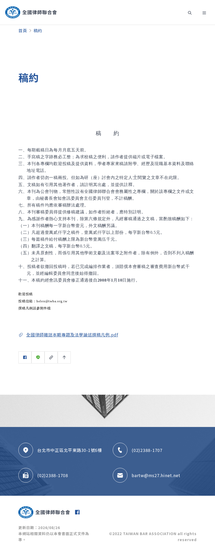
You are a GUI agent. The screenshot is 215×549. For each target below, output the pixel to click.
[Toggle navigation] (189, 12)
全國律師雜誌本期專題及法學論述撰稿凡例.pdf (72, 334)
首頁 (22, 30)
